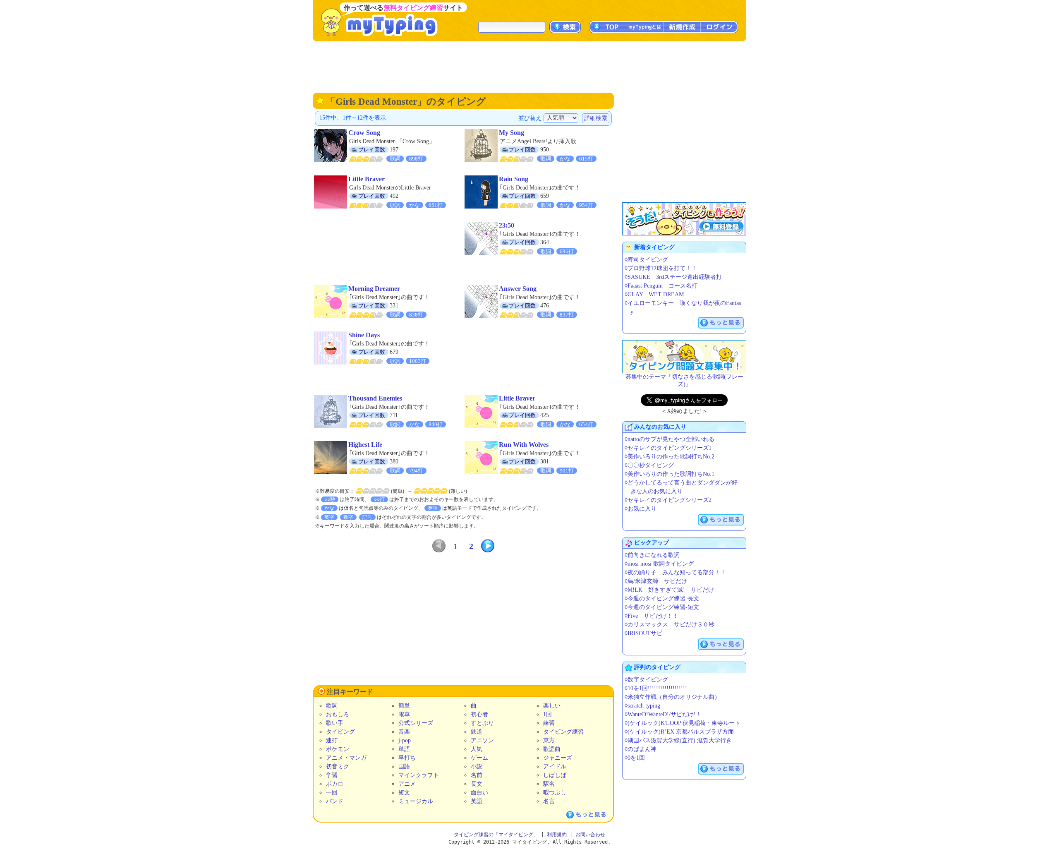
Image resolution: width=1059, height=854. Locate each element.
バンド (334, 801)
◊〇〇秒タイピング (649, 465)
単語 (404, 749)
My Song (511, 132)
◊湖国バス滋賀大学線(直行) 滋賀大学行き (678, 740)
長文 (476, 784)
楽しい (552, 706)
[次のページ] (487, 545)
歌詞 (332, 706)
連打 (332, 740)
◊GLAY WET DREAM (654, 294)
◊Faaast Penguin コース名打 (661, 286)
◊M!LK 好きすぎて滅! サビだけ (669, 590)
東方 (549, 740)
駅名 (549, 784)
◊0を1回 (635, 758)
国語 (404, 766)
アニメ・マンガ (346, 758)
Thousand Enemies (375, 398)
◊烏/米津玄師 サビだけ (656, 581)
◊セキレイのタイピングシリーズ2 (668, 500)
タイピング (340, 732)
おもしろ (337, 714)
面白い (479, 792)
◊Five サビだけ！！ (651, 616)
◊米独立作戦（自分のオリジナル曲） (672, 697)
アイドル (554, 766)
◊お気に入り (640, 509)
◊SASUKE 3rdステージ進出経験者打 (673, 277)
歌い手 (334, 723)
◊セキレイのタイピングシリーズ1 (668, 448)
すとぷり (482, 723)
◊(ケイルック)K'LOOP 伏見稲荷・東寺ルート (682, 723)
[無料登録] (684, 218)
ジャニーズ (557, 758)
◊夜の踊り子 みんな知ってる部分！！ (675, 572)
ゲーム (479, 758)
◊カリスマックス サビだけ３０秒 (669, 624)
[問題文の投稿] (684, 356)
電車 (404, 714)
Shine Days (364, 334)
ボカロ (334, 784)
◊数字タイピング (646, 679)
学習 (332, 775)
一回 (332, 792)
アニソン (482, 740)
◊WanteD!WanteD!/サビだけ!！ (663, 714)
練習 (549, 723)
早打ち (407, 758)
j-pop (404, 740)
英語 (476, 801)
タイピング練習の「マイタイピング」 (496, 834)
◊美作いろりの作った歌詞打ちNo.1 (669, 474)
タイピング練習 (563, 732)
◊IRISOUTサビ (643, 633)
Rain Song (513, 178)
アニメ (407, 784)
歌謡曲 (552, 749)
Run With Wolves (524, 444)
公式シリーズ (415, 723)
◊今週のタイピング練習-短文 (662, 607)
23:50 (506, 225)
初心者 (479, 714)
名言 (549, 801)
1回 (547, 714)
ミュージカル (415, 801)
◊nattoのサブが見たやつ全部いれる (669, 439)
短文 (404, 792)
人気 (476, 749)
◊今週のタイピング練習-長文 (662, 598)
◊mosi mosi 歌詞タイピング (659, 564)
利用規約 (557, 834)
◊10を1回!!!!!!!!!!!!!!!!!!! (656, 688)
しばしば (554, 775)
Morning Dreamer (374, 288)
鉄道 (476, 732)
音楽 (404, 732)
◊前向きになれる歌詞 (652, 555)
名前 (476, 775)
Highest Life (365, 444)
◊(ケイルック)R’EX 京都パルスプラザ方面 (679, 732)
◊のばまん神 (640, 749)
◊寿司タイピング (646, 260)
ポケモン (337, 749)
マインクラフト (418, 775)
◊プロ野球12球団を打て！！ (661, 268)
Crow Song (364, 132)
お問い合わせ (590, 834)
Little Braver (366, 178)
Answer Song (518, 288)
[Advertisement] (529, 66)
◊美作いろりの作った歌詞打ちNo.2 (669, 456)
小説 (476, 766)
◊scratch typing (642, 706)
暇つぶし (554, 792)
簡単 (404, 706)
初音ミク (337, 766)
